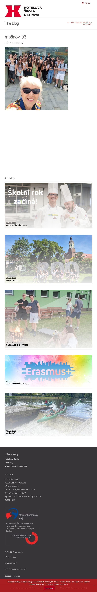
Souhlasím (49, 588)
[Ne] (94, 585)
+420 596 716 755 (14, 486)
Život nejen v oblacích (80, 22)
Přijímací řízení (10, 563)
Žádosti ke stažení (12, 576)
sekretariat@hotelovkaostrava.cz (21, 490)
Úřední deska (10, 557)
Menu (87, 3)
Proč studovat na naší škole (16, 569)
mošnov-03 (87, 24)
